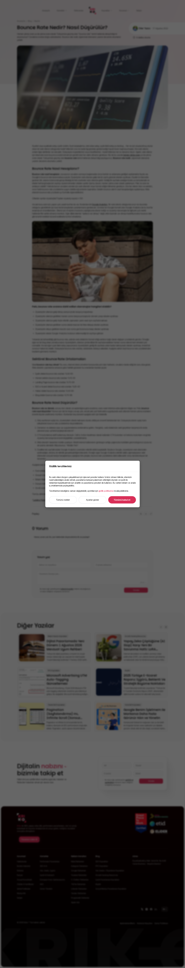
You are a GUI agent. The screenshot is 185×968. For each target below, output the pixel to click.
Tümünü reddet (63, 500)
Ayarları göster (92, 500)
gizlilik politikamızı (106, 491)
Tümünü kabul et (122, 500)
